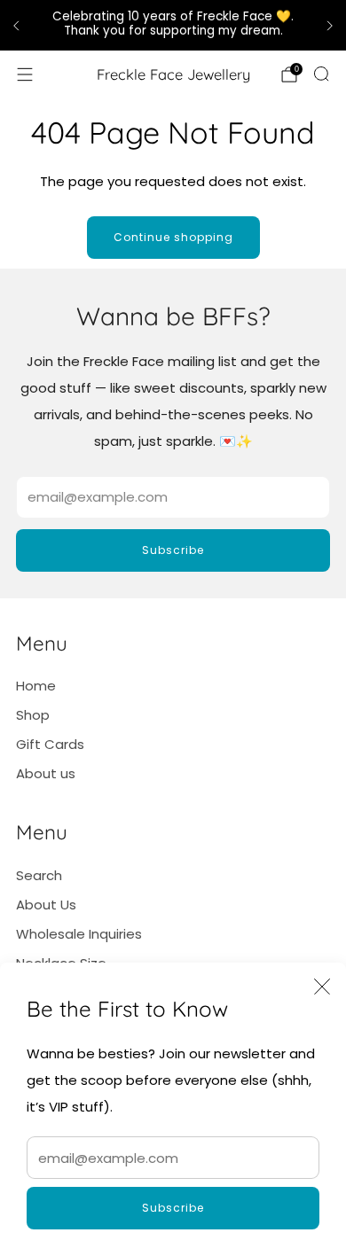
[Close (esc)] (322, 986)
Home (36, 685)
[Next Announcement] (330, 25)
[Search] (321, 73)
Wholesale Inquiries (79, 933)
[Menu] (25, 74)
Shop (33, 715)
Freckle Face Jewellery (173, 74)
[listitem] (173, 25)
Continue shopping (173, 237)
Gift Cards (50, 744)
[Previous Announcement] (16, 25)
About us (45, 773)
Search (39, 875)
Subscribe (173, 1207)
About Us (46, 904)
